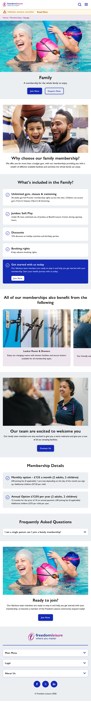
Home (5, 18)
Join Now (34, 91)
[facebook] (37, 684)
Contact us (45, 448)
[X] (45, 684)
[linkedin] (54, 684)
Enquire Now (54, 91)
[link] (86, 4)
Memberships (16, 18)
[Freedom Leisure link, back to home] (13, 4)
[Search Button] (80, 4)
